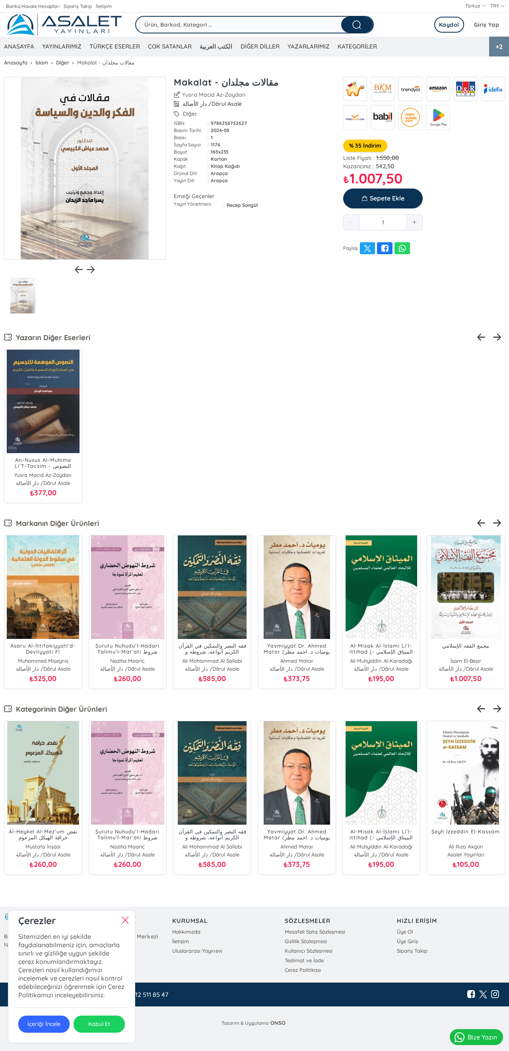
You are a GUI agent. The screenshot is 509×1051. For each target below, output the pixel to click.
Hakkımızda (186, 931)
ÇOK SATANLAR (170, 46)
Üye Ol (405, 931)
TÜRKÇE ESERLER (114, 46)
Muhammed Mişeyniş (43, 661)
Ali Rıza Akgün (466, 846)
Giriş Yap (486, 24)
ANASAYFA (19, 46)
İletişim (104, 6)
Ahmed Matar (296, 661)
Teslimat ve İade (304, 960)
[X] (483, 994)
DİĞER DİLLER (260, 46)
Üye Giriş (407, 941)
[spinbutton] (383, 222)
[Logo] (63, 25)
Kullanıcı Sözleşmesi (308, 951)
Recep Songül (242, 205)
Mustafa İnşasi (42, 846)
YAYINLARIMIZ (62, 46)
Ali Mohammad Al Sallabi (212, 661)
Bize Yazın (482, 1037)
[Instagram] (495, 994)
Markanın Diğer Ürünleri (55, 523)
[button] (351, 222)
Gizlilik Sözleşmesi (306, 941)
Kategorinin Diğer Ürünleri (59, 709)
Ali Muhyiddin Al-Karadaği (381, 661)
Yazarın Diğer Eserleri (51, 337)
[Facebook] (471, 994)
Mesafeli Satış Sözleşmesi (315, 931)
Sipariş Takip (78, 6)
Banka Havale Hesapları (33, 6)
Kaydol (449, 24)
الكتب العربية (216, 46)
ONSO (278, 1023)
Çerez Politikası (303, 970)
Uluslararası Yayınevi (197, 951)
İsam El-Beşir (466, 661)
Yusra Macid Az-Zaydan (213, 94)
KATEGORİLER (357, 46)
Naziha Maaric (127, 661)
